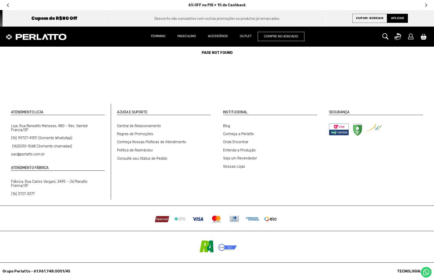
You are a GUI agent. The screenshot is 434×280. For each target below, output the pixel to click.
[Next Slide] (426, 5)
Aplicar (397, 18)
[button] (385, 37)
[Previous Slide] (8, 5)
